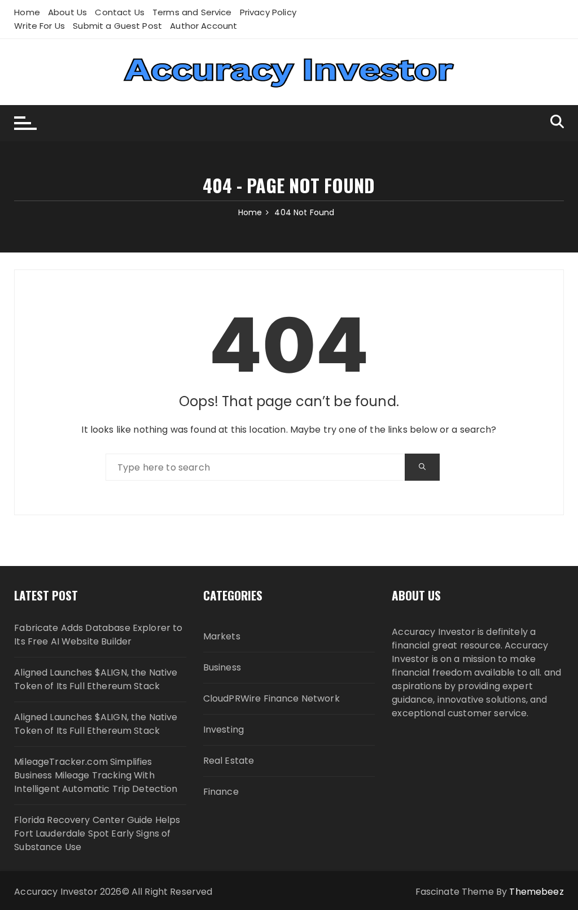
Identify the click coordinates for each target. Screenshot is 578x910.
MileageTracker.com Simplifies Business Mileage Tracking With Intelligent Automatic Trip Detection (95, 775)
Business (222, 667)
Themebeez (536, 891)
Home (27, 12)
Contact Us (119, 12)
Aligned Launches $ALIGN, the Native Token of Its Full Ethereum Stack (95, 679)
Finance (221, 791)
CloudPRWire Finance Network (271, 698)
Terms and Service (192, 12)
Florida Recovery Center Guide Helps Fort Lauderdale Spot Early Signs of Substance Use (97, 833)
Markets (221, 636)
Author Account (203, 26)
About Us (67, 12)
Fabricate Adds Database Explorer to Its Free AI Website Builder (98, 634)
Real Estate (229, 760)
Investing (223, 729)
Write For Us (39, 26)
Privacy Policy (268, 12)
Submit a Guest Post (117, 26)
